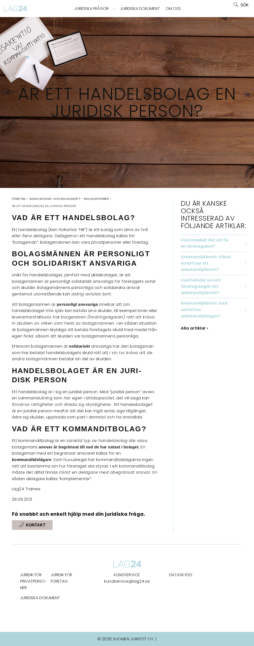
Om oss (173, 8)
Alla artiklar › (194, 328)
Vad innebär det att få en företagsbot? (204, 243)
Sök (244, 5)
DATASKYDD (180, 575)
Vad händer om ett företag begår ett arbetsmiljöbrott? (201, 286)
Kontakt (35, 525)
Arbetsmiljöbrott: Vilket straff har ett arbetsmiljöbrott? (206, 263)
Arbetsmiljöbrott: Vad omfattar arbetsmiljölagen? (204, 309)
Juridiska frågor (91, 8)
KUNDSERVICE (127, 575)
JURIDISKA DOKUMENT (40, 598)
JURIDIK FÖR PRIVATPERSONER (33, 581)
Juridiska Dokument (140, 8)
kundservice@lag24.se (127, 581)
